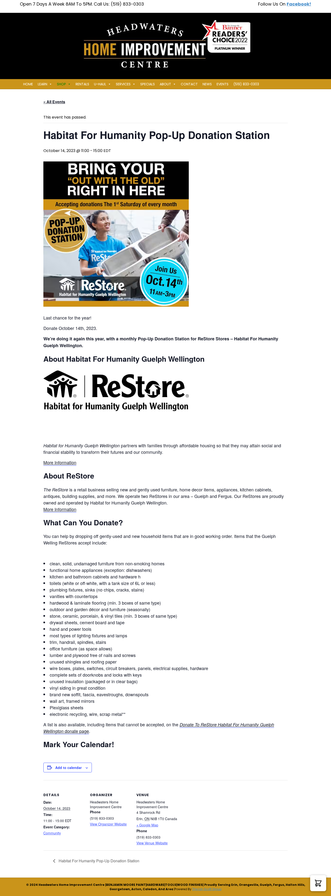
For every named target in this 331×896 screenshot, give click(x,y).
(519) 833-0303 (246, 84)
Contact (189, 84)
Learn (42, 84)
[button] (318, 883)
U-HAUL (100, 84)
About (165, 84)
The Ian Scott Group (206, 889)
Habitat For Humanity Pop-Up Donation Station (98, 861)
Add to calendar (68, 767)
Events (223, 84)
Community (52, 833)
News (207, 84)
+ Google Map (147, 825)
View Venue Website (152, 842)
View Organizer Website (108, 824)
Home (28, 84)
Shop (61, 84)
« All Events (54, 101)
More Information (59, 462)
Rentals (82, 84)
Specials (147, 84)
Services (123, 84)
